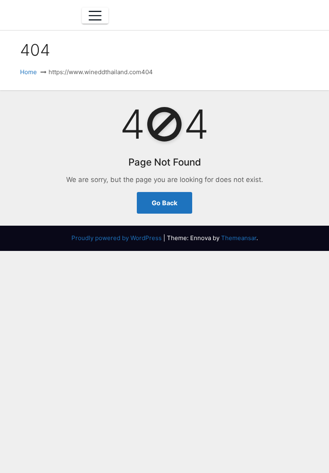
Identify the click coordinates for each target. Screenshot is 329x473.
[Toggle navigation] (95, 16)
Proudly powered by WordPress (117, 238)
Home (28, 72)
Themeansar (238, 238)
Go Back (164, 203)
